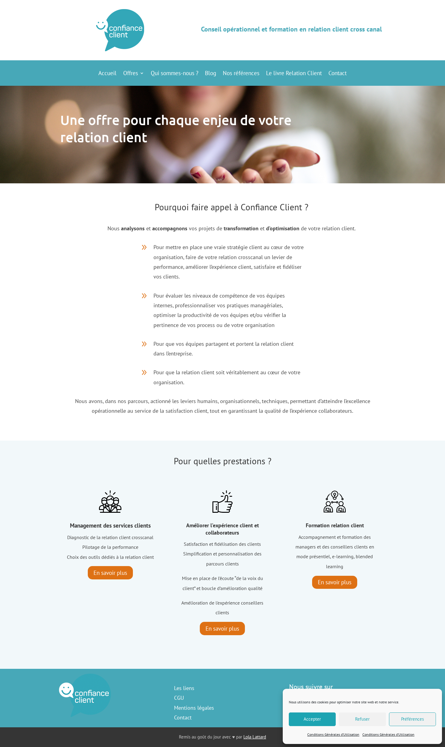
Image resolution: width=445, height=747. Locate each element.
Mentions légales (194, 707)
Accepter (312, 719)
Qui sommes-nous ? (174, 74)
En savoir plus (110, 572)
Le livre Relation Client (294, 74)
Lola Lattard (254, 737)
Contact (337, 74)
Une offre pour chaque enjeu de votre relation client (176, 128)
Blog (210, 74)
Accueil (107, 74)
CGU (179, 697)
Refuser (362, 719)
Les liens (184, 688)
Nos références (241, 74)
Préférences (412, 719)
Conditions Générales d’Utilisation (333, 734)
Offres (130, 74)
